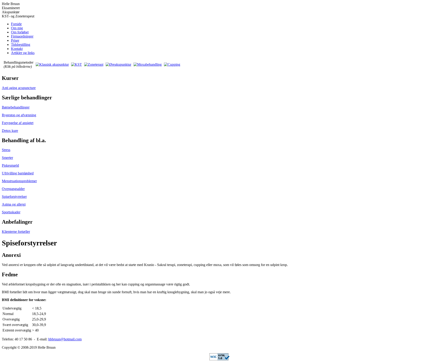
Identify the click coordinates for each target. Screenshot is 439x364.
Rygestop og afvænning (19, 115)
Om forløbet (20, 32)
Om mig (17, 28)
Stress (6, 150)
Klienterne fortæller (16, 232)
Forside (16, 24)
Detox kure (10, 131)
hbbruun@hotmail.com (65, 339)
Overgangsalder (13, 189)
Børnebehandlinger (15, 107)
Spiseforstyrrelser (14, 196)
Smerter (7, 158)
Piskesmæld (10, 165)
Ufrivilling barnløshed (18, 173)
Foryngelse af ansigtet (17, 123)
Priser (15, 40)
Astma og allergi (14, 204)
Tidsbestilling (20, 44)
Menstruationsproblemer (19, 181)
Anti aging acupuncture (19, 88)
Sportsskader (11, 212)
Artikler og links (23, 53)
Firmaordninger (22, 36)
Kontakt (17, 49)
